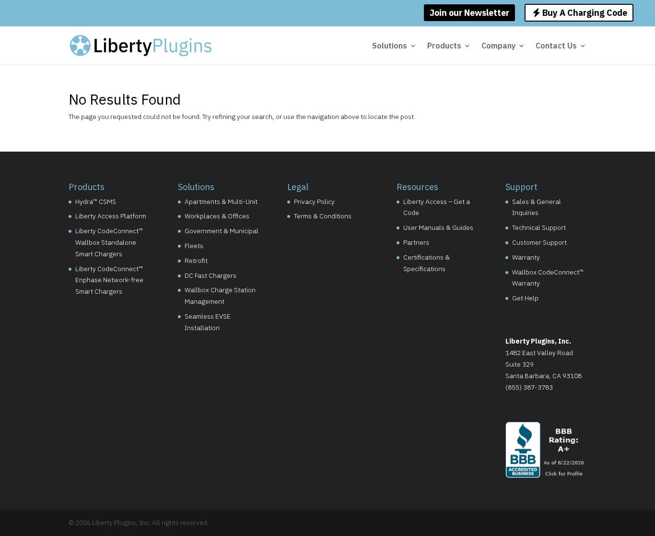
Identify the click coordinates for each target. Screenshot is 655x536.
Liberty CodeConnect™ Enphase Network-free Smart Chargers (109, 280)
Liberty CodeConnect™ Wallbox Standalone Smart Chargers (109, 242)
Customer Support (539, 242)
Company (498, 46)
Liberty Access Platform (110, 216)
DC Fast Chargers (210, 275)
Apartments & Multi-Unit (221, 201)
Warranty (526, 257)
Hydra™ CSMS (95, 201)
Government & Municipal (221, 230)
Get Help (525, 298)
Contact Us (556, 46)
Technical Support (539, 227)
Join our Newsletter (469, 12)
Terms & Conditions (322, 216)
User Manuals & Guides (438, 227)
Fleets (194, 245)
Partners (416, 242)
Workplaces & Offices (217, 216)
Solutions (389, 46)
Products (444, 46)
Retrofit (196, 260)
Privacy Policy (314, 201)
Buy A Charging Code (583, 12)
